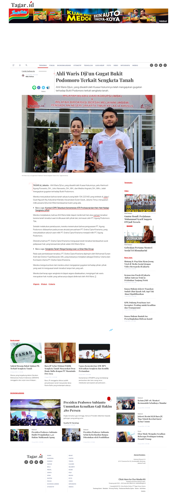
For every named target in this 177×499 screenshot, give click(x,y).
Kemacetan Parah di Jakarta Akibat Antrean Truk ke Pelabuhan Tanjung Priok (137, 277)
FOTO (109, 65)
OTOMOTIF (77, 65)
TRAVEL (71, 461)
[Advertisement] (88, 43)
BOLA (49, 467)
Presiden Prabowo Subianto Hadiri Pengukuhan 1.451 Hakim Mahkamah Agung (44, 434)
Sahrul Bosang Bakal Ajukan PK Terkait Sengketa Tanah (24, 367)
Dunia (139, 431)
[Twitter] (156, 65)
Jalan (106, 196)
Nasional (34, 429)
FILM (70, 472)
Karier (137, 488)
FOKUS (52, 65)
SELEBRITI (72, 467)
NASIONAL (50, 458)
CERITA (49, 472)
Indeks (143, 491)
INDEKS (135, 65)
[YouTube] (160, 65)
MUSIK (71, 469)
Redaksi (105, 488)
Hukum (43, 91)
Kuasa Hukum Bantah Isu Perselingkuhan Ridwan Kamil (138, 317)
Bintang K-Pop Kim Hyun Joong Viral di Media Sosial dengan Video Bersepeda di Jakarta (139, 264)
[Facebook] (151, 65)
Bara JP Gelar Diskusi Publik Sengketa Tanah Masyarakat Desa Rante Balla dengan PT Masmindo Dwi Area (60, 369)
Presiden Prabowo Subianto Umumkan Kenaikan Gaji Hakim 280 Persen (87, 406)
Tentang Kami (97, 488)
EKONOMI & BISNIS (64, 65)
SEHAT (71, 455)
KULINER (71, 464)
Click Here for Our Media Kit (132, 479)
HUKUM (49, 464)
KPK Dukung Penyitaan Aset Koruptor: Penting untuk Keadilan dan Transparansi (139, 305)
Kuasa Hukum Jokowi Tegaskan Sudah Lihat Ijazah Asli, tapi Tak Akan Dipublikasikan (139, 291)
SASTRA (49, 478)
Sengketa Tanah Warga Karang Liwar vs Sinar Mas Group (69, 249)
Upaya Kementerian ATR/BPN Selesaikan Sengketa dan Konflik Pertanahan (94, 368)
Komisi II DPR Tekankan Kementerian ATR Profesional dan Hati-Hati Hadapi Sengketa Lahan (72, 209)
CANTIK (71, 458)
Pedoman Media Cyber (126, 488)
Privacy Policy (113, 488)
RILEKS (71, 475)
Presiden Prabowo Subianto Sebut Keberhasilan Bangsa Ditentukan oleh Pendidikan (96, 434)
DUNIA (49, 455)
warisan (96, 215)
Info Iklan (143, 488)
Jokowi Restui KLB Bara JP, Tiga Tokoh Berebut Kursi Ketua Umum (150, 419)
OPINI (49, 475)
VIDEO (116, 65)
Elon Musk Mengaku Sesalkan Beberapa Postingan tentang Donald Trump (151, 436)
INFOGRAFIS (125, 65)
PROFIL (49, 469)
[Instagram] (165, 65)
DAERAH (49, 461)
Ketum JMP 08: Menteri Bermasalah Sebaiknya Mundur (152, 401)
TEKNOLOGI (88, 65)
